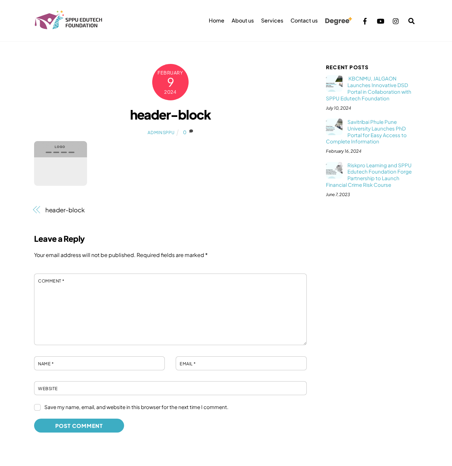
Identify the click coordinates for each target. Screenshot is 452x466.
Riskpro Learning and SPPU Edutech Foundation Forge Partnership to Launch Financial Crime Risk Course (369, 175)
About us (243, 20)
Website (48, 388)
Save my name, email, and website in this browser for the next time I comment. (136, 407)
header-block (170, 114)
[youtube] (380, 20)
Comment (51, 281)
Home (216, 20)
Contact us (304, 20)
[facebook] (365, 20)
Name (46, 363)
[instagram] (396, 20)
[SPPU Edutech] (68, 26)
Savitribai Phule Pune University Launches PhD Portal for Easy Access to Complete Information (366, 131)
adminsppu (161, 132)
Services (272, 20)
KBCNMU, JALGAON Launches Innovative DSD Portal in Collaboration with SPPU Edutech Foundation (368, 88)
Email (188, 363)
